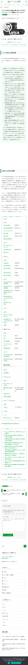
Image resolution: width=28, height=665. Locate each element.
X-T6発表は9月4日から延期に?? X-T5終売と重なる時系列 (13, 644)
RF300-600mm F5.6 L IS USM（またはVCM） (8, 292)
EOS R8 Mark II (7, 265)
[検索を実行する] (25, 546)
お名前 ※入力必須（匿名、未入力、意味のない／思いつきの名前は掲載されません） (14, 511)
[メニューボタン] (1, 1)
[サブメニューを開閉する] (25, 581)
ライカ (10, 14)
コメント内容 (5, 516)
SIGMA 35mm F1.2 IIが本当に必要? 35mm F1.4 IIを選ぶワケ (13, 447)
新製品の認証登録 (8, 238)
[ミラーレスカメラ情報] (14, 1)
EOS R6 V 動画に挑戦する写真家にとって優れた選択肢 (13, 640)
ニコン (3, 44)
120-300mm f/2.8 (7, 249)
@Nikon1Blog (5, 558)
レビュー (14, 42)
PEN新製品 (6, 372)
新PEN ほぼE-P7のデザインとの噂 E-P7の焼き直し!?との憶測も (14, 454)
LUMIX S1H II (7, 393)
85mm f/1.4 (6, 252)
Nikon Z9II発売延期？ (8, 228)
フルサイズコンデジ (8, 230)
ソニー (11, 44)
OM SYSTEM (5, 616)
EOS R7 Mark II (7, 268)
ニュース (19, 42)
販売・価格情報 (7, 593)
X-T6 (5, 338)
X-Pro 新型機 (6, 341)
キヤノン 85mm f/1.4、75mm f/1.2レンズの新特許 (13, 636)
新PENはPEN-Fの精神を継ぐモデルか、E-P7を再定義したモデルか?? (14, 443)
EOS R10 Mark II (7, 275)
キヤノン (7, 44)
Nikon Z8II (6, 233)
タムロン (24, 44)
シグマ (20, 44)
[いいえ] (26, 660)
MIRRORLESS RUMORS (11, 423)
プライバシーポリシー (16, 662)
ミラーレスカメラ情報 (7, 556)
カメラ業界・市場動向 (8, 575)
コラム (4, 578)
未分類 (4, 590)
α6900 (5, 325)
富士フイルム (15, 44)
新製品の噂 (5, 14)
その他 (4, 572)
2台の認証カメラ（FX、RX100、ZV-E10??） (8, 320)
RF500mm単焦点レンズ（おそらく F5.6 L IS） (8, 298)
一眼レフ (6, 407)
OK (9, 662)
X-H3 (5, 335)
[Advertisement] (14, 154)
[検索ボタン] (26, 1)
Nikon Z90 (6, 236)
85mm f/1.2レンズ (7, 417)
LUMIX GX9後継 (7, 396)
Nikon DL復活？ (7, 225)
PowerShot (6, 263)
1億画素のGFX (7, 348)
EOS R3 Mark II (7, 272)
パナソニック (5, 619)
